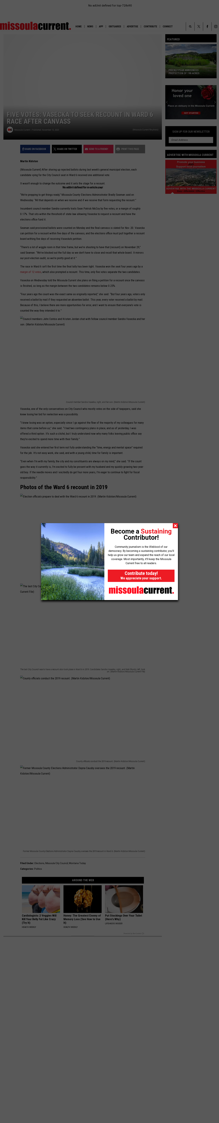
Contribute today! (141, 575)
